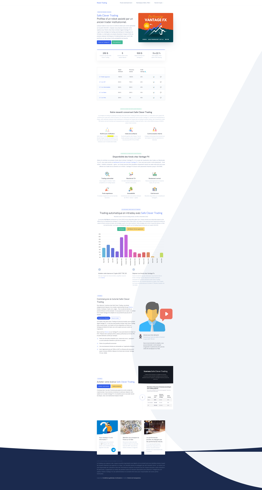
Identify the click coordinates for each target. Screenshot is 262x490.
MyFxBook (121, 229)
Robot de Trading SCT (104, 42)
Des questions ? (117, 42)
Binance (131, 307)
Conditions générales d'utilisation (112, 478)
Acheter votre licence (103, 386)
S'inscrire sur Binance (103, 318)
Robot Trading (102, 3)
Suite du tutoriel (117, 386)
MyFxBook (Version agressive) (135, 229)
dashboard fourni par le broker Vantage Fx (125, 162)
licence (103, 277)
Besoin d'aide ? (115, 318)
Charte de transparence (134, 478)
